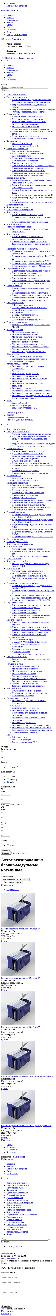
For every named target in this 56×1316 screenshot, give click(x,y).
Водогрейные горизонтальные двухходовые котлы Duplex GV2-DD (32, 186)
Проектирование (14, 285)
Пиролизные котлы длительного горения (31, 271)
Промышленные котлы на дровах (27, 168)
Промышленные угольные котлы (27, 175)
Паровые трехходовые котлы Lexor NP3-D (31, 261)
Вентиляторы (18, 368)
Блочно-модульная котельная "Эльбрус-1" (20, 929)
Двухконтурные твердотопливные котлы (31, 102)
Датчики (16, 371)
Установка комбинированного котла (29, 344)
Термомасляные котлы (17, 322)
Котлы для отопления (17, 95)
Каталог (10, 17)
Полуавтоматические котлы (25, 161)
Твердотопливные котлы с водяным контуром (33, 109)
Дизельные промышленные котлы (28, 153)
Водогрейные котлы (16, 178)
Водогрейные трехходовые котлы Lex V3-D (32, 202)
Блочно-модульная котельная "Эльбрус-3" (20, 1027)
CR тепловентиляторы (22, 305)
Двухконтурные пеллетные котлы (27, 119)
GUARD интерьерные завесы (25, 310)
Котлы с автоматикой (22, 143)
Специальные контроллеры (24, 398)
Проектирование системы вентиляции (30, 293)
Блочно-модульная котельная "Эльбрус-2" (20, 978)
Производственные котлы (24, 163)
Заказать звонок (26, 58)
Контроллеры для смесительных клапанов (31, 391)
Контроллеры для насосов (24, 388)
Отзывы (10, 27)
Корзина (5, 10)
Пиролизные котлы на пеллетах (26, 276)
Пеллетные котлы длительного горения (30, 129)
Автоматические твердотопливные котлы (31, 99)
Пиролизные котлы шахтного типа (28, 283)
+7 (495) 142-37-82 (9, 58)
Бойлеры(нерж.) (19, 403)
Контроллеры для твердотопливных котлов (32, 395)
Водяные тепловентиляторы (25, 315)
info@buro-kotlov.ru (10, 1258)
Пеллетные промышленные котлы (28, 158)
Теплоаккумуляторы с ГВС (24, 408)
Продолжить (7, 1311)
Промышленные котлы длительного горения (33, 165)
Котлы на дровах (14, 212)
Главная (10, 15)
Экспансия (20, 1157)
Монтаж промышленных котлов (27, 337)
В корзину (6, 1313)
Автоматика (17, 312)
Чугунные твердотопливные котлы (28, 112)
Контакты (11, 30)
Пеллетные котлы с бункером (25, 136)
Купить (4, 941)
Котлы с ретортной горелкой (25, 124)
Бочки (9, 400)
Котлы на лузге (14, 224)
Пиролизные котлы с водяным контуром (31, 280)
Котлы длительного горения (20, 209)
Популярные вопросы (17, 6)
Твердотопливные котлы (18, 97)
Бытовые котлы (14, 141)
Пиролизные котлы (15, 268)
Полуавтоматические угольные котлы (29, 241)
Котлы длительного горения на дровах (30, 222)
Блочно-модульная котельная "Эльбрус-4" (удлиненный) (27, 1076)
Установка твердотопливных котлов (29, 351)
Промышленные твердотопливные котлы (31, 173)
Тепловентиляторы (15, 302)
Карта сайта (12, 1173)
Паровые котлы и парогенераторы (22, 249)
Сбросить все (13, 889)
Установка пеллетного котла (25, 349)
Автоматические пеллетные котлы (28, 117)
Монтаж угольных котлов (24, 339)
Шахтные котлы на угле (23, 361)
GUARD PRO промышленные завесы (29, 307)
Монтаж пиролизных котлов (25, 334)
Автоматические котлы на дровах (27, 214)
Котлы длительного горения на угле (28, 239)
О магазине (12, 1150)
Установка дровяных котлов (25, 342)
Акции (10, 22)
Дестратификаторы (21, 317)
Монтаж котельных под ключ (25, 332)
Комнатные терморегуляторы (25, 373)
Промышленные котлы (17, 148)
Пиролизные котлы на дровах (26, 273)
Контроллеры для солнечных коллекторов (31, 393)
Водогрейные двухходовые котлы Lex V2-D (32, 195)
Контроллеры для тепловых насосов (29, 366)
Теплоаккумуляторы (21, 405)
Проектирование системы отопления (29, 300)
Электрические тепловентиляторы (28, 320)
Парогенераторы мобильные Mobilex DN (31, 266)
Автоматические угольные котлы (27, 236)
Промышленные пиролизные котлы (28, 170)
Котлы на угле (13, 234)
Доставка (11, 3)
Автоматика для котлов (17, 364)
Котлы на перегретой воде (19, 227)
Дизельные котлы (15, 205)
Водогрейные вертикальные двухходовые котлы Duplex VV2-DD (31, 181)
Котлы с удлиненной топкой (25, 146)
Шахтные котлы (14, 354)
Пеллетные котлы (15, 114)
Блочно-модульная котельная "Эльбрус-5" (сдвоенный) (26, 1125)
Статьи (10, 25)
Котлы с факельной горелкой (25, 126)
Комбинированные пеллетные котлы (29, 121)
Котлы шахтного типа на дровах (27, 356)
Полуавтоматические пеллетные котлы (30, 139)
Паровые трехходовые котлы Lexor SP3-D (31, 263)
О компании (12, 20)
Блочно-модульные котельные (26, 151)
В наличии (9, 882)
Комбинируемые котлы (17, 207)
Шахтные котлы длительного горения (29, 359)
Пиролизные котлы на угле (24, 278)
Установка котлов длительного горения (30, 346)
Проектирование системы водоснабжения (31, 295)
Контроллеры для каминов (24, 376)
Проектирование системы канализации (30, 298)
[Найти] (49, 1239)
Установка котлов (15, 329)
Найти (4, 90)
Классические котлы (21, 156)
